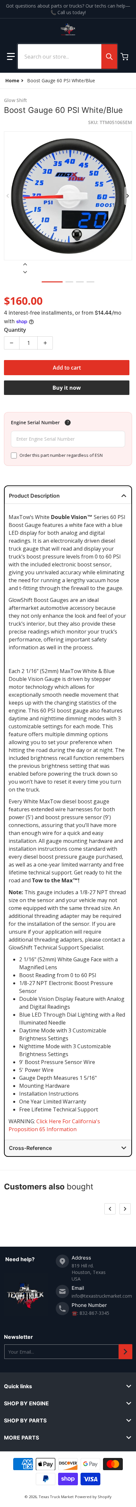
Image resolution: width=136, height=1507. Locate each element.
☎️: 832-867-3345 (90, 1313)
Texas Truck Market (56, 1496)
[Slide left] (8, 196)
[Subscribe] (125, 1351)
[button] (11, 56)
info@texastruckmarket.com (102, 1296)
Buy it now (66, 387)
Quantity (15, 329)
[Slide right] (128, 196)
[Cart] (125, 57)
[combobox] (67, 56)
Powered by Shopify (93, 1496)
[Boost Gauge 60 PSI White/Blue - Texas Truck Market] (52, 281)
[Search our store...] (109, 56)
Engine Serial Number (35, 422)
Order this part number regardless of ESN (61, 455)
